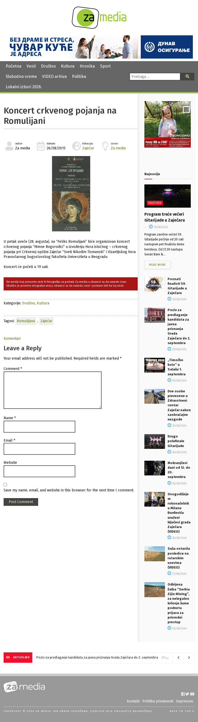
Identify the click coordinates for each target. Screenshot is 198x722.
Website (10, 462)
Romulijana (26, 321)
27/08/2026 (179, 573)
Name (10, 418)
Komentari (12, 338)
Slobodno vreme (21, 76)
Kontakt (133, 701)
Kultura (68, 66)
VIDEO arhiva (54, 76)
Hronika (87, 66)
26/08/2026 (179, 628)
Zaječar (88, 148)
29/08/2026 (160, 227)
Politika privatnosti (157, 701)
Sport (105, 66)
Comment (13, 369)
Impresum (184, 701)
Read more (157, 264)
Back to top (181, 711)
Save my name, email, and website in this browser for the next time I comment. (69, 490)
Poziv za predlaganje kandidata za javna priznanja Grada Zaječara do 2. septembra (97, 657)
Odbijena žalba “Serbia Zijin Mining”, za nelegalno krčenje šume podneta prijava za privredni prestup (179, 603)
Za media (118, 148)
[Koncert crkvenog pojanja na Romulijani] (71, 194)
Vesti (31, 66)
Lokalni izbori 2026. (24, 86)
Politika (79, 76)
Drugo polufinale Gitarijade (176, 441)
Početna (13, 66)
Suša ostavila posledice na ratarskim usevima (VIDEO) (179, 558)
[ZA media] (99, 27)
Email (9, 440)
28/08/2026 (179, 452)
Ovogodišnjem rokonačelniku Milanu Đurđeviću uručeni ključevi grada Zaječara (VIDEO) (179, 513)
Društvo (48, 66)
